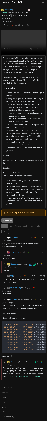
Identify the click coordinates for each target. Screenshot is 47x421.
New (32, 226)
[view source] (28, 25)
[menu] (43, 2)
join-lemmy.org (8, 417)
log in (17, 213)
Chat (5, 231)
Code (4, 412)
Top (10, 226)
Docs (4, 407)
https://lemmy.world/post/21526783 (24, 377)
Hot (4, 226)
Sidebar (6, 220)
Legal (4, 397)
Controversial (21, 226)
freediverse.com (7, 21)
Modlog (5, 392)
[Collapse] (4, 238)
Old (38, 226)
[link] (8, 25)
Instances (6, 402)
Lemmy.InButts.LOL (12, 2)
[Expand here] (41, 18)
